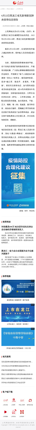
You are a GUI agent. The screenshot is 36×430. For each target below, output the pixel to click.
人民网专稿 (19, 9)
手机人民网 (22, 405)
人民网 (2, 9)
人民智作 (21, 416)
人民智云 (13, 416)
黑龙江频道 (10, 9)
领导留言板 (30, 405)
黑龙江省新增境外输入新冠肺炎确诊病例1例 (17, 374)
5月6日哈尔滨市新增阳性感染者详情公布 (15, 366)
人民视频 (5, 416)
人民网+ (13, 405)
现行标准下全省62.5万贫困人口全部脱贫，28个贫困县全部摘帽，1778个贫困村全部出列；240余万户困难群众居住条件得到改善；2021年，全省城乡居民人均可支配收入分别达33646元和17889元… (17, 262)
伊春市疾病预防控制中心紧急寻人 (13, 370)
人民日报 (5, 405)
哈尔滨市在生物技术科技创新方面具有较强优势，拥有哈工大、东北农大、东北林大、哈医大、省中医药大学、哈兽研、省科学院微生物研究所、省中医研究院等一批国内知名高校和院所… (17, 237)
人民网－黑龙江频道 (27, 26)
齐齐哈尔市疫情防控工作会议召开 (13, 382)
